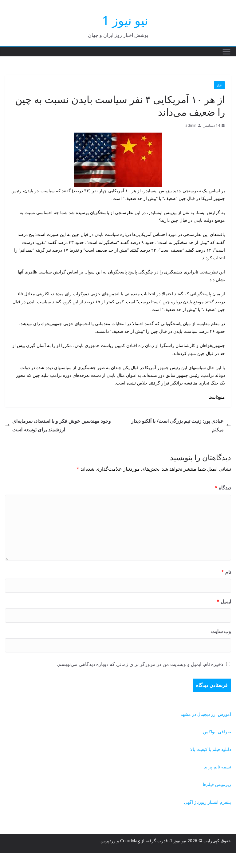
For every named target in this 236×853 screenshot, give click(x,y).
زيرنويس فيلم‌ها (217, 784)
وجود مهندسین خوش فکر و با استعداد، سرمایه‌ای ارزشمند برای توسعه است (61, 425)
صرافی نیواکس (217, 732)
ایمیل (224, 601)
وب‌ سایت (221, 631)
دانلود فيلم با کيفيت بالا (210, 749)
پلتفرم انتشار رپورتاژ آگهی (207, 802)
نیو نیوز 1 (125, 20)
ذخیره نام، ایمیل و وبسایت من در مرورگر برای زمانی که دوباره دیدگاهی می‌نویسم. (140, 664)
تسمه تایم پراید (217, 767)
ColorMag (130, 840)
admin (190, 125)
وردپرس (108, 840)
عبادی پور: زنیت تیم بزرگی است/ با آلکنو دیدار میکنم (177, 425)
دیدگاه (223, 487)
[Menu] (226, 51)
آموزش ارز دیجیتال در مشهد (206, 714)
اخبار (219, 85)
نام (226, 571)
